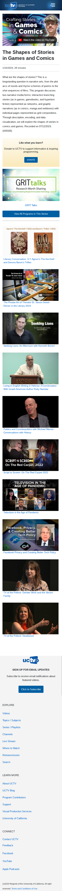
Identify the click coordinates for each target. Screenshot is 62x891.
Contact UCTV (10, 839)
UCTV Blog (8, 790)
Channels (7, 734)
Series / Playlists (11, 727)
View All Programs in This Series (31, 214)
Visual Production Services (17, 811)
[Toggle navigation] (52, 5)
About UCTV (9, 783)
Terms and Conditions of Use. (24, 889)
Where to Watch (11, 748)
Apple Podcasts (11, 869)
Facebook (7, 853)
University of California (14, 818)
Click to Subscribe (31, 689)
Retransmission (11, 755)
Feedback (7, 845)
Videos (6, 713)
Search (6, 762)
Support (6, 804)
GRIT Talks (31, 205)
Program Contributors (14, 797)
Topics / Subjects (11, 720)
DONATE (31, 160)
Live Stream (9, 741)
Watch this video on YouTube (36, 40)
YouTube (7, 861)
